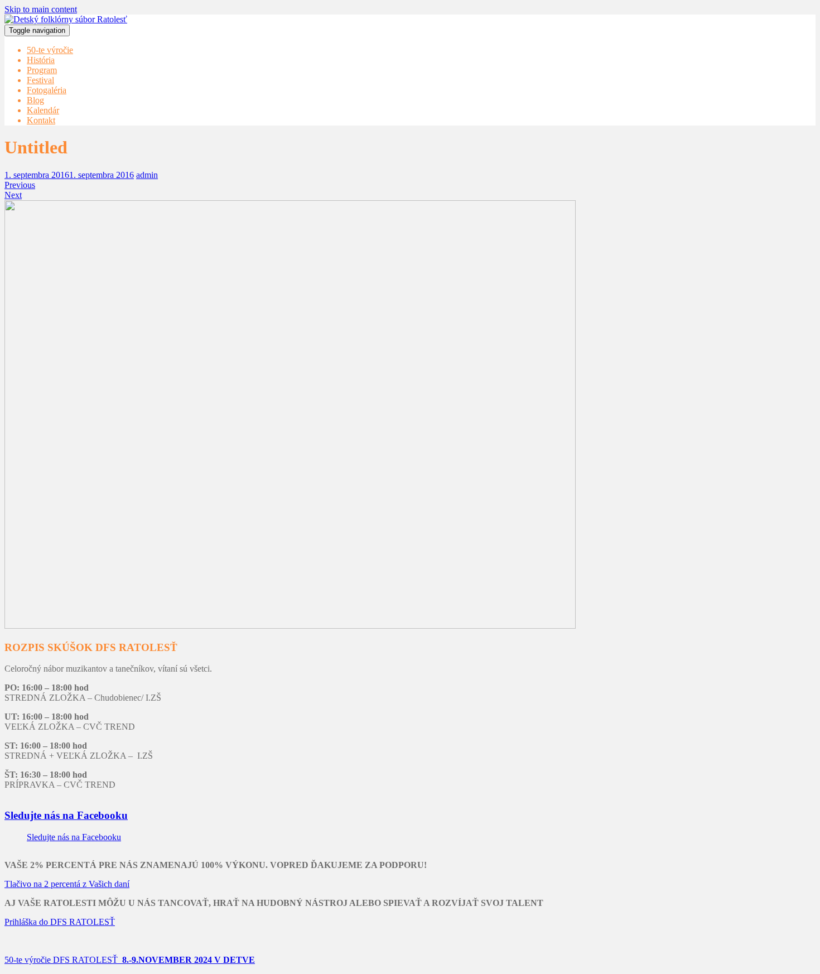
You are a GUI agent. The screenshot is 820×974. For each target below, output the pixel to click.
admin (147, 175)
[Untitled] (290, 625)
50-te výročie (50, 50)
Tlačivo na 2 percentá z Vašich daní (66, 884)
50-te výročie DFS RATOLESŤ (129, 960)
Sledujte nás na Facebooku (66, 815)
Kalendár (43, 110)
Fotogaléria (46, 90)
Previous (19, 185)
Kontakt (41, 120)
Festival (40, 80)
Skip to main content (40, 9)
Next (13, 195)
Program (42, 70)
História (41, 60)
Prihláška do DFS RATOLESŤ (59, 922)
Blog (35, 100)
